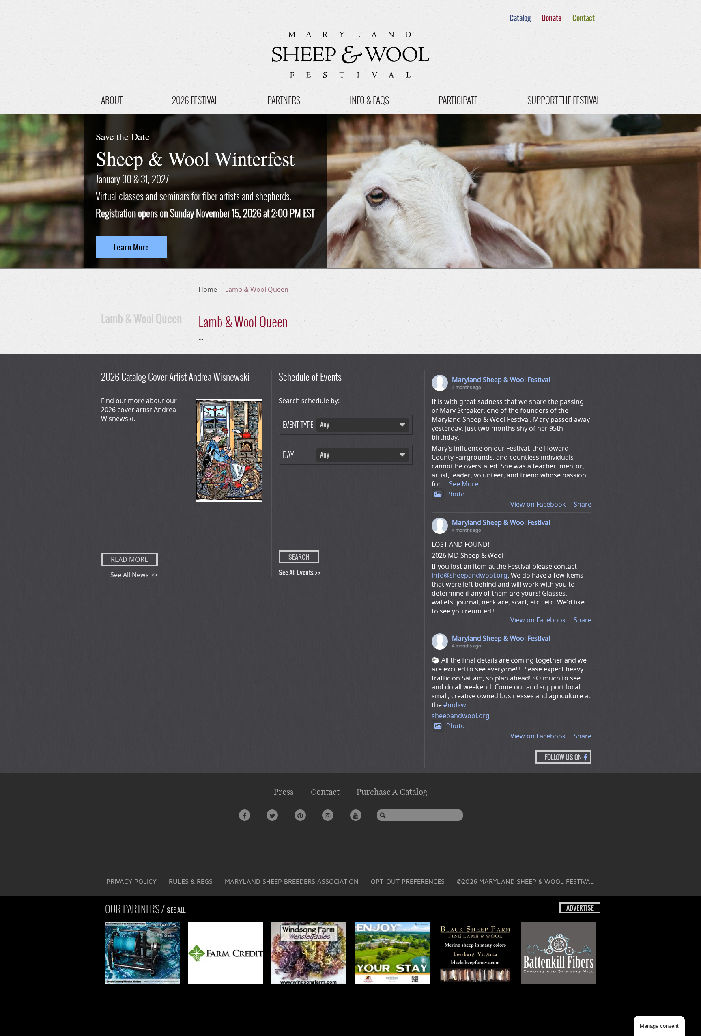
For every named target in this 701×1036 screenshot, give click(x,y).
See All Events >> (299, 572)
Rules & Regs (191, 881)
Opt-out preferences (408, 881)
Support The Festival (563, 100)
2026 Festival (195, 100)
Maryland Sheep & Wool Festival (501, 379)
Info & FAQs (369, 100)
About (112, 100)
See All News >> (134, 574)
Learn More (131, 247)
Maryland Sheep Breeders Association (292, 881)
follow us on (563, 757)
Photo (455, 494)
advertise (580, 908)
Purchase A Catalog (392, 792)
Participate (458, 100)
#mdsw (454, 704)
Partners (283, 100)
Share (582, 504)
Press (284, 792)
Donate (551, 18)
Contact (583, 18)
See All (176, 910)
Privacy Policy (131, 881)
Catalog (520, 18)
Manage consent (659, 1026)
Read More (129, 559)
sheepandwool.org (461, 715)
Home (207, 289)
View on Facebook (538, 504)
